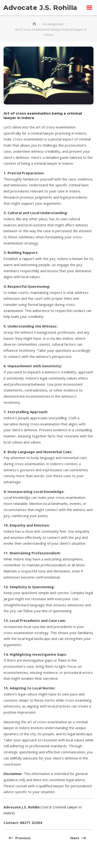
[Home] (35, 24)
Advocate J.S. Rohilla (40, 7)
